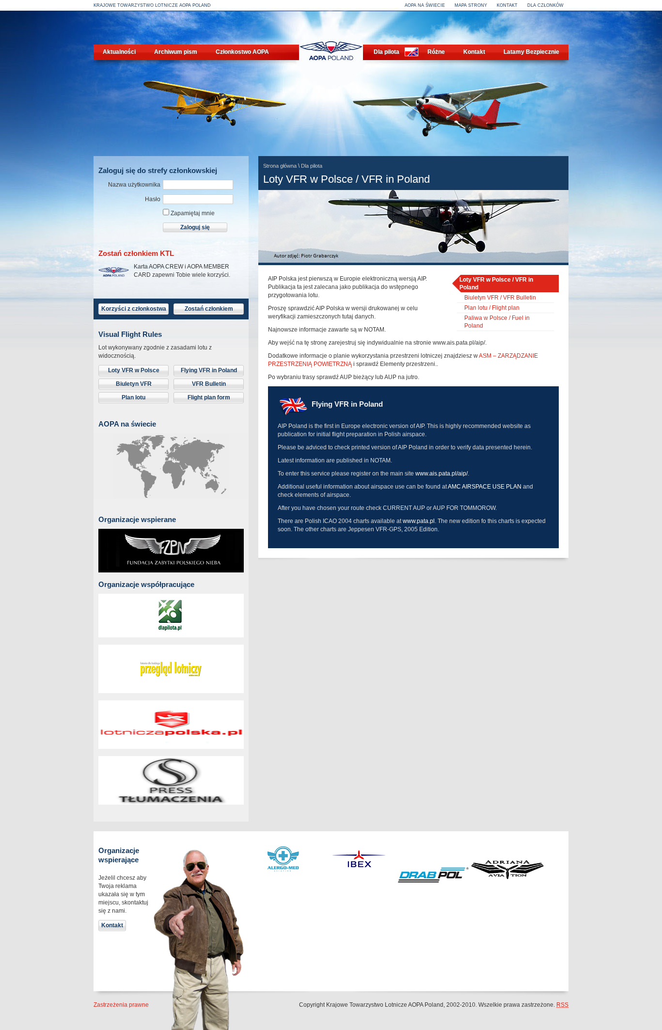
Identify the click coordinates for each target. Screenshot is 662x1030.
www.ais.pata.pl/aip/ (441, 473)
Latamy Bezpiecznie (531, 51)
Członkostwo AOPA (242, 51)
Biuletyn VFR (134, 383)
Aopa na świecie (425, 5)
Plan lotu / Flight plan (492, 307)
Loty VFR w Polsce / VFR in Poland (496, 283)
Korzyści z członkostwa (133, 308)
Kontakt (507, 5)
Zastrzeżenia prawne (121, 1004)
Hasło (152, 199)
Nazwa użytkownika (134, 184)
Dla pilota (386, 51)
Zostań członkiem (209, 308)
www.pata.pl (419, 521)
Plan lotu (133, 397)
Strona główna (280, 166)
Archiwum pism (175, 51)
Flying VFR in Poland (209, 370)
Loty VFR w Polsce (133, 370)
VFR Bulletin (209, 383)
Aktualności (119, 51)
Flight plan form (209, 397)
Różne (436, 51)
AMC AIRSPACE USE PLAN (484, 486)
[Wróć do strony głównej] (331, 69)
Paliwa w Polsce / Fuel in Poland (497, 322)
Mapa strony (471, 5)
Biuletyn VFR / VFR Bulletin (500, 297)
